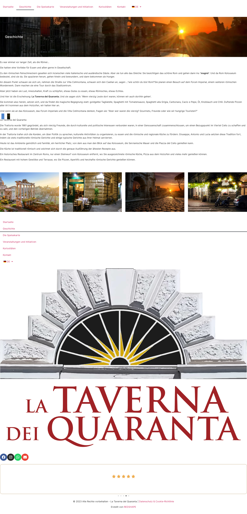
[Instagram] (10, 457)
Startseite (8, 6)
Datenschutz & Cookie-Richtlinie (156, 501)
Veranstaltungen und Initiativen (76, 6)
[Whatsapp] (17, 457)
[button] (118, 495)
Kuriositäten (105, 6)
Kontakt (121, 6)
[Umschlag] (25, 457)
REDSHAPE (130, 506)
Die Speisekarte (45, 6)
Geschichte (25, 6)
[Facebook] (3, 457)
